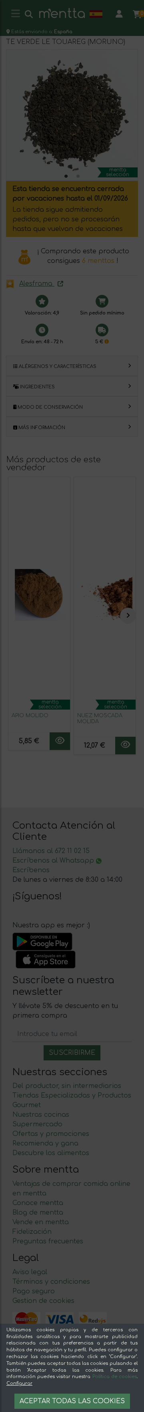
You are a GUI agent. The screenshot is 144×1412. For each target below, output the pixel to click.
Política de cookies (114, 1376)
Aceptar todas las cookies (72, 1401)
